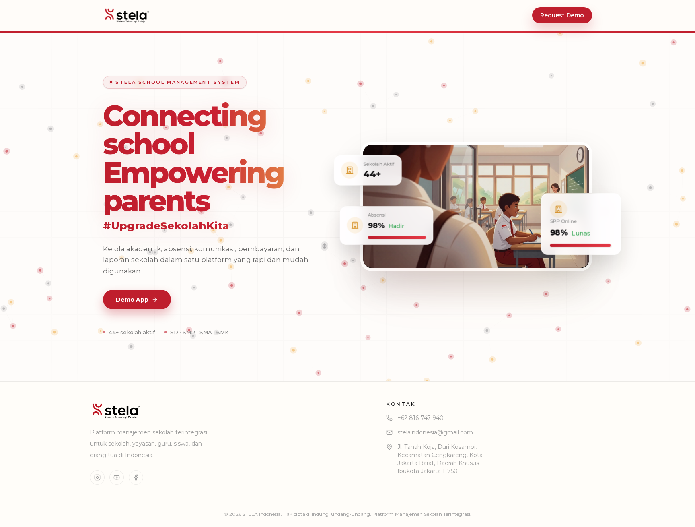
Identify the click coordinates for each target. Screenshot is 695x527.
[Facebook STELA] (136, 477)
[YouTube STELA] (116, 477)
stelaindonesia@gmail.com (435, 432)
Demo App (132, 299)
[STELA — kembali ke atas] (127, 15)
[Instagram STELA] (97, 477)
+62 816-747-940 (420, 418)
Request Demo (562, 15)
